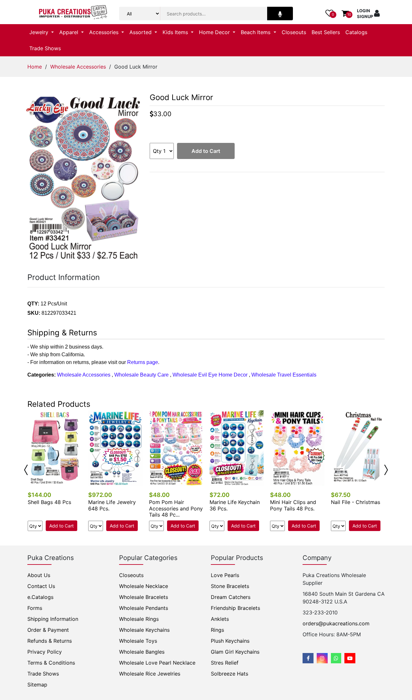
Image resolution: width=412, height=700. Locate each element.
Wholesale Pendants (143, 608)
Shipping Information (52, 619)
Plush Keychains (230, 641)
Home (34, 66)
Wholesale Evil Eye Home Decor (210, 375)
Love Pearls (225, 575)
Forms (34, 608)
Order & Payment (48, 630)
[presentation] (26, 470)
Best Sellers (326, 32)
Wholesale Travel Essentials (283, 375)
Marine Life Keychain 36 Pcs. (235, 505)
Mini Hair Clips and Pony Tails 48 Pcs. (293, 505)
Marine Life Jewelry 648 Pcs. (112, 505)
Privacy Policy (44, 652)
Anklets (220, 619)
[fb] (308, 658)
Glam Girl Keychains (235, 652)
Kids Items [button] (176, 32)
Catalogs (356, 32)
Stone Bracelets (230, 586)
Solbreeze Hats (229, 673)
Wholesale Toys (138, 641)
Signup (365, 16)
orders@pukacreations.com (336, 623)
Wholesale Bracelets (143, 597)
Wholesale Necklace (143, 586)
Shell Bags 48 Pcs (49, 502)
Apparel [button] (69, 32)
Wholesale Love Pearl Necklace (157, 662)
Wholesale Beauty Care (141, 375)
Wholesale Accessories (78, 66)
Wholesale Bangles (141, 652)
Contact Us (41, 586)
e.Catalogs (40, 597)
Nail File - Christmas (355, 502)
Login (363, 10)
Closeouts (294, 32)
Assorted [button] (141, 32)
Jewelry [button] (39, 32)
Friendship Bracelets (235, 608)
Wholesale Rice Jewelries (149, 673)
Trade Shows (45, 48)
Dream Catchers (230, 597)
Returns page (142, 362)
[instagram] (322, 658)
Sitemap (37, 684)
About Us (38, 575)
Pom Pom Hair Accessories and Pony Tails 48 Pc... (176, 508)
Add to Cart (206, 151)
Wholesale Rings (139, 619)
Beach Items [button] (256, 32)
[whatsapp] (336, 658)
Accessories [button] (104, 32)
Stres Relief (225, 662)
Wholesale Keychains (144, 630)
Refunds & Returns (49, 641)
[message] (349, 658)
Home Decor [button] (215, 32)
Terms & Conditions (51, 662)
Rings (217, 630)
